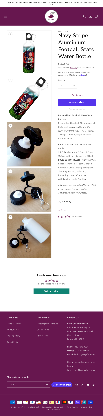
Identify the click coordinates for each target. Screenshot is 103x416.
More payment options (77, 109)
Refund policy (47, 407)
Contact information (53, 410)
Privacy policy (59, 407)
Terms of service (72, 407)
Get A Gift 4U (20, 407)
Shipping (73, 68)
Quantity (61, 80)
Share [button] (63, 210)
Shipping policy (86, 407)
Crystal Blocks (43, 329)
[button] (6, 16)
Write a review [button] (51, 291)
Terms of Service (14, 323)
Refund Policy (13, 342)
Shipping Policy (13, 336)
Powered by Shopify (33, 407)
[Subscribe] (47, 384)
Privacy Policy (12, 329)
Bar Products (42, 336)
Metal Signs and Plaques (47, 323)
